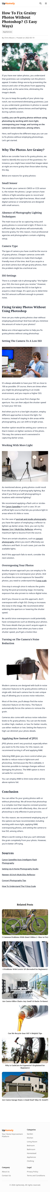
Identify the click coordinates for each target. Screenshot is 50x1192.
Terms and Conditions (36, 1175)
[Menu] (46, 3)
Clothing (30, 1161)
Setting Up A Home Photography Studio (20, 869)
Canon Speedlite (13, 506)
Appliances (7, 32)
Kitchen (30, 1138)
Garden (30, 1134)
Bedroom (31, 1145)
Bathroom (31, 1149)
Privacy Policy (32, 1171)
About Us (5, 1171)
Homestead (31, 1153)
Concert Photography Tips (14, 880)
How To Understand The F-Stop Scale (19, 886)
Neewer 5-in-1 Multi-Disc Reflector (17, 529)
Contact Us (6, 1175)
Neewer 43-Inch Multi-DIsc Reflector (18, 874)
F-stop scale (41, 580)
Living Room (32, 1141)
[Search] (40, 3)
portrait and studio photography (31, 519)
